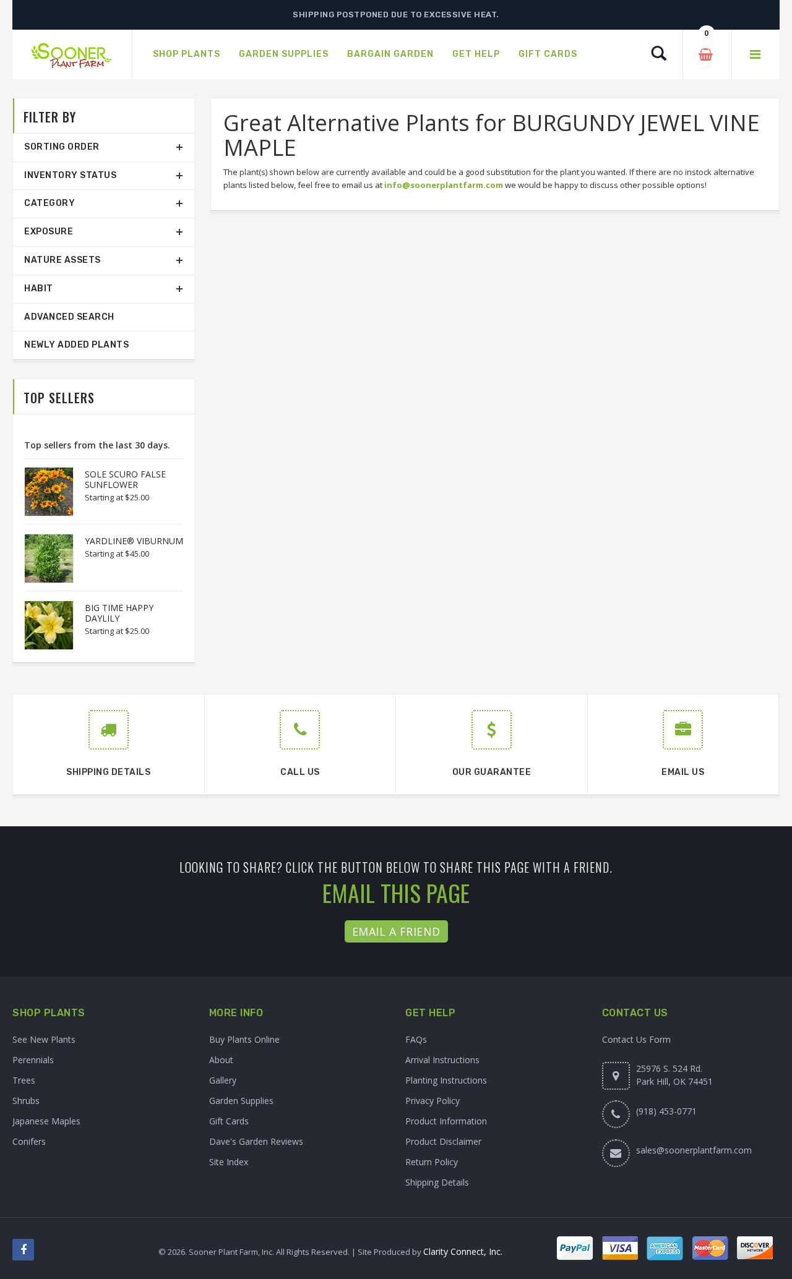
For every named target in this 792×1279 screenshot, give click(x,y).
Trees (23, 1080)
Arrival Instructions (442, 1060)
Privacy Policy (432, 1100)
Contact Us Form (636, 1039)
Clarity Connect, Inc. (462, 1251)
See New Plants (43, 1039)
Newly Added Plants (76, 345)
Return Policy (431, 1162)
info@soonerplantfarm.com (443, 184)
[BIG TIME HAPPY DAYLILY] (42, 625)
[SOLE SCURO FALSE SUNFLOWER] (42, 491)
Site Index (228, 1162)
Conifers (29, 1141)
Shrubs (26, 1100)
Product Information (446, 1121)
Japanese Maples (46, 1121)
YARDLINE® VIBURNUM (134, 541)
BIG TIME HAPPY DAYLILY (119, 612)
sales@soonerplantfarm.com (694, 1150)
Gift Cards (229, 1121)
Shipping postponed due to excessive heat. (396, 14)
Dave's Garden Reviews (256, 1141)
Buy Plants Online (244, 1039)
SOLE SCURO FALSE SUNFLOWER (125, 479)
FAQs (416, 1039)
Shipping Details (437, 1182)
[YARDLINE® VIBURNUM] (42, 558)
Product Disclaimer (443, 1141)
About (221, 1060)
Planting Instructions (446, 1080)
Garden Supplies (241, 1100)
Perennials (33, 1060)
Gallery (222, 1080)
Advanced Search (69, 317)
